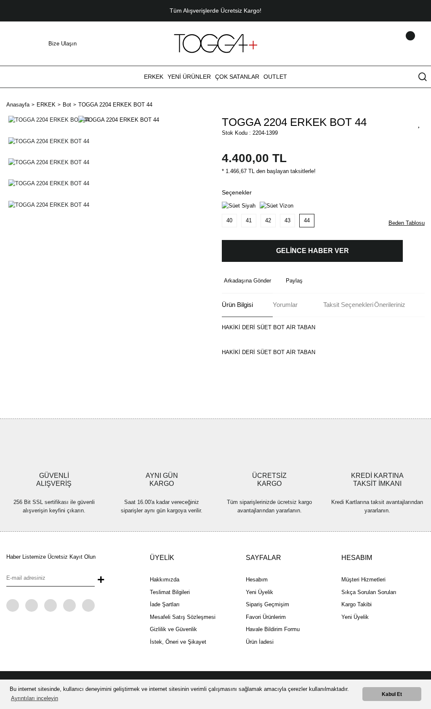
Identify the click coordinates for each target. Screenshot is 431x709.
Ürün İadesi (260, 642)
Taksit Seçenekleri (348, 304)
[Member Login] (399, 43)
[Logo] (215, 43)
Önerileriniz (389, 304)
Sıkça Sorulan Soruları (368, 592)
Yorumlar (285, 304)
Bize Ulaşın (62, 43)
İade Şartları (165, 604)
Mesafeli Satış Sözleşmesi (183, 617)
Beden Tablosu (406, 223)
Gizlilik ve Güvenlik (173, 629)
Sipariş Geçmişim (267, 604)
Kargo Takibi (356, 604)
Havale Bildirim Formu (273, 629)
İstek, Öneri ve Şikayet (178, 642)
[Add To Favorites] (419, 123)
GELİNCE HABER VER (312, 250)
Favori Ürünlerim (266, 617)
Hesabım (257, 579)
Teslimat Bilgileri (170, 592)
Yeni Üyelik (259, 592)
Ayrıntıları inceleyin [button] (34, 698)
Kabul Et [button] (392, 694)
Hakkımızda (164, 579)
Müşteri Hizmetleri (363, 579)
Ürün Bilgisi (237, 304)
